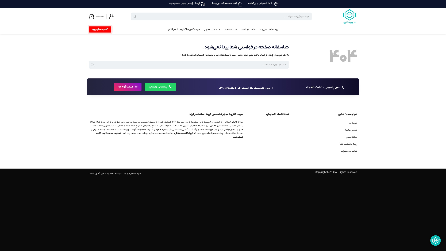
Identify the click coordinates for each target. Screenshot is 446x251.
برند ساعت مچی (270, 29)
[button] (96, 16)
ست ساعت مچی (212, 29)
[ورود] (112, 16)
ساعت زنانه (231, 29)
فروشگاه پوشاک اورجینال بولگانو (184, 29)
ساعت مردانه (249, 29)
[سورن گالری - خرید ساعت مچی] (345, 16)
